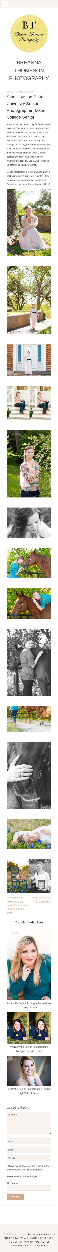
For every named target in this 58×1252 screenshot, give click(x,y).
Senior (11, 92)
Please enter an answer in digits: (22, 1176)
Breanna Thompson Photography (29, 70)
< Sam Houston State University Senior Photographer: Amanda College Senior (18, 905)
